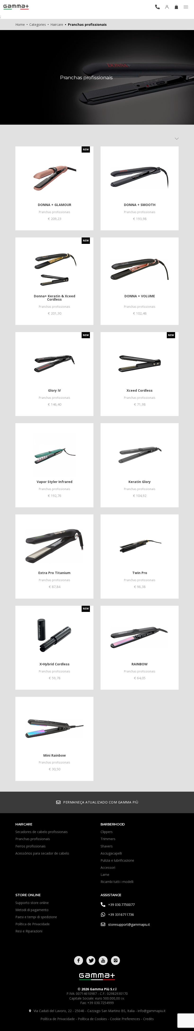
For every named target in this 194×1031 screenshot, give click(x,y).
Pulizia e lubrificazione (117, 860)
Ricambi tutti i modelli (117, 881)
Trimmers (108, 839)
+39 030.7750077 (121, 904)
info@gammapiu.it (152, 1011)
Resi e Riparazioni (28, 931)
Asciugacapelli (111, 853)
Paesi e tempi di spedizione (36, 917)
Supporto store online (32, 902)
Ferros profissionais (30, 846)
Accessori (108, 867)
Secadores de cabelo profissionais (41, 831)
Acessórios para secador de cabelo (42, 853)
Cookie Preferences (125, 1019)
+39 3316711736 (121, 914)
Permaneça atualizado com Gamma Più (100, 802)
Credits (148, 1019)
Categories (37, 24)
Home (20, 24)
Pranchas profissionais (32, 839)
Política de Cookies (93, 1019)
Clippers (107, 831)
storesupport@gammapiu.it (129, 924)
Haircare (56, 24)
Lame (105, 874)
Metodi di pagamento (31, 910)
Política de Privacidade (32, 924)
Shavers (107, 846)
